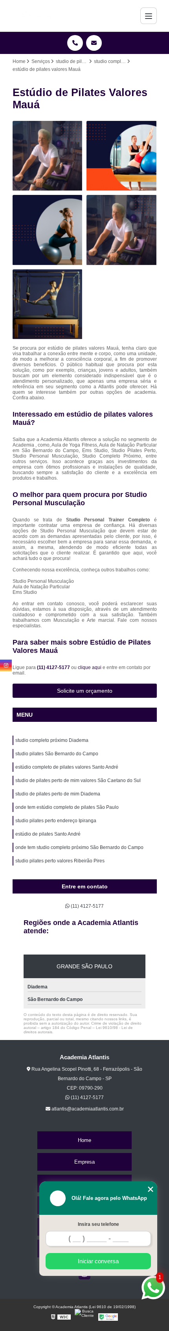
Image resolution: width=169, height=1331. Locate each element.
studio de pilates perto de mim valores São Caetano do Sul (78, 780)
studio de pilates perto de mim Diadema (57, 794)
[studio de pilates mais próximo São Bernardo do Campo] (48, 230)
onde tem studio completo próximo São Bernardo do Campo (79, 847)
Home (84, 1140)
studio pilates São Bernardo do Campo (56, 753)
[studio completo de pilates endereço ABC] (48, 156)
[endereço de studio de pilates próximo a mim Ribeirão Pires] (48, 304)
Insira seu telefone (98, 1224)
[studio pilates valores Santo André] (121, 156)
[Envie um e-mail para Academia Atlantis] (94, 43)
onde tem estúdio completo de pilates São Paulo (67, 807)
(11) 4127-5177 (54, 667)
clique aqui (89, 667)
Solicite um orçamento (84, 691)
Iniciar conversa (98, 1261)
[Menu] (148, 15)
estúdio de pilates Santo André (48, 834)
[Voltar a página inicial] (33, 16)
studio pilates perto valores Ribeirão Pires (60, 861)
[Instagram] (6, 665)
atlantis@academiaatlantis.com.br (87, 1109)
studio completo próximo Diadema (51, 740)
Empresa (84, 1162)
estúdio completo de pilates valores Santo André (66, 767)
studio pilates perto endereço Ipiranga (55, 820)
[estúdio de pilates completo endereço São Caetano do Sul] (121, 230)
